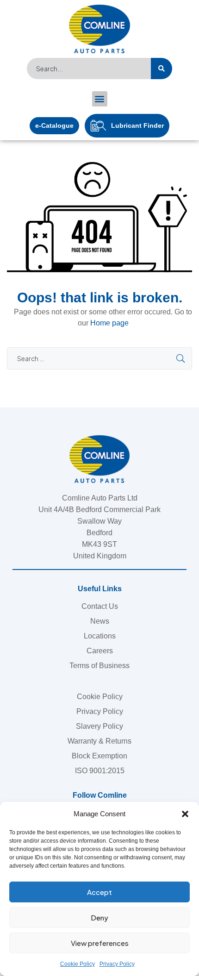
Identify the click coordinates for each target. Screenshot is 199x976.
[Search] (161, 68)
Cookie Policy (77, 964)
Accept (99, 892)
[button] (185, 814)
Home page (109, 323)
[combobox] (89, 68)
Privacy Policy (117, 964)
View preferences (100, 942)
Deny (99, 917)
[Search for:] (99, 359)
